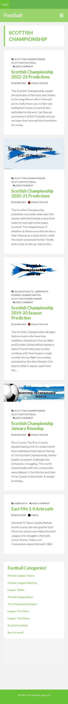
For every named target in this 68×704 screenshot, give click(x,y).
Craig (34, 515)
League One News (18, 611)
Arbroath (41, 291)
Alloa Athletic (24, 291)
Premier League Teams (21, 575)
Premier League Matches (22, 582)
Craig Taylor (39, 83)
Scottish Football (23, 62)
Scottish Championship (29, 59)
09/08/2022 (19, 83)
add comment (24, 66)
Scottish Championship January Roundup (32, 426)
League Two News (18, 618)
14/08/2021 (19, 202)
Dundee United (31, 295)
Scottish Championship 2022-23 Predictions (32, 74)
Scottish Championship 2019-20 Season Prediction (32, 312)
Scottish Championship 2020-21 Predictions (32, 193)
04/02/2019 (19, 434)
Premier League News (20, 597)
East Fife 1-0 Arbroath (32, 508)
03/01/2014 (19, 515)
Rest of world (15, 632)
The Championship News (22, 604)
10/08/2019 (19, 324)
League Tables (16, 589)
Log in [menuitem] (5, 4)
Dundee (16, 295)
